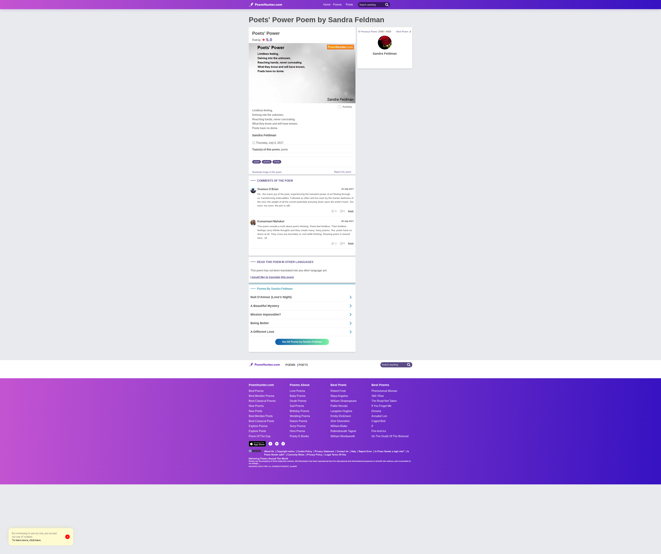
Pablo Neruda (339, 405)
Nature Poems (298, 421)
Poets (277, 162)
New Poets (255, 411)
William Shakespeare (343, 400)
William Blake (338, 426)
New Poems (256, 405)
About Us (269, 451)
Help (353, 451)
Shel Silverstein (340, 421)
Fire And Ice (378, 431)
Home (327, 4)
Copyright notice (286, 451)
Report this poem (342, 172)
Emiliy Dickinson (340, 416)
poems (267, 162)
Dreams (376, 411)
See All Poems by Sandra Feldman (302, 341)
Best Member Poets (261, 416)
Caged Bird (378, 421)
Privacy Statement (324, 451)
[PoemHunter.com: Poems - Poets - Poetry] (265, 5)
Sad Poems (297, 405)
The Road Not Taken (384, 400)
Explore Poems (258, 426)
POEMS (290, 364)
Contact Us (342, 451)
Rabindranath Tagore (343, 431)
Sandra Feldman (264, 135)
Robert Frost (338, 390)
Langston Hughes (341, 411)
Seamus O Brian (268, 189)
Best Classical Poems (262, 400)
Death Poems (298, 400)
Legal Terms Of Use (335, 454)
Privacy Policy (314, 454)
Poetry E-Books (299, 436)
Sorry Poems (298, 426)
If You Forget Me (381, 405)
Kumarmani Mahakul (270, 221)
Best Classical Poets (261, 421)
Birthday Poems (299, 411)
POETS (303, 364)
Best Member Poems (261, 395)
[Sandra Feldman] (385, 42)
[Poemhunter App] (257, 444)
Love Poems (297, 390)
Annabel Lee (379, 416)
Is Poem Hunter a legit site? (389, 451)
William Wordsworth (342, 436)
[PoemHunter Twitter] (277, 444)
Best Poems (256, 390)
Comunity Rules (295, 454)
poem (256, 162)
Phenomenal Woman (384, 390)
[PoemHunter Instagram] (283, 444)
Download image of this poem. (267, 172)
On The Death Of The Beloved (389, 436)
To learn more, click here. (26, 540)
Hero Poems (297, 431)
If (372, 426)
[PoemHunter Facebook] (270, 444)
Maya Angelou (339, 395)
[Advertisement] (51, 518)
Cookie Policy (304, 451)
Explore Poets (257, 431)
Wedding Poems (300, 416)
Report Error (365, 451)
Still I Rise (377, 395)
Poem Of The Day (260, 436)
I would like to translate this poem (272, 277)
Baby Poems (297, 395)
